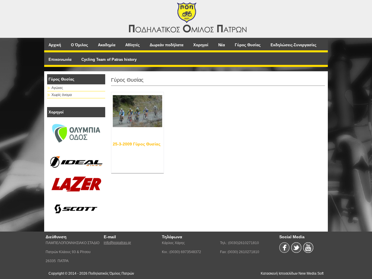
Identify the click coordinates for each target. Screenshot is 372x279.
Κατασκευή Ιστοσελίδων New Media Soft (292, 273)
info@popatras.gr (117, 243)
